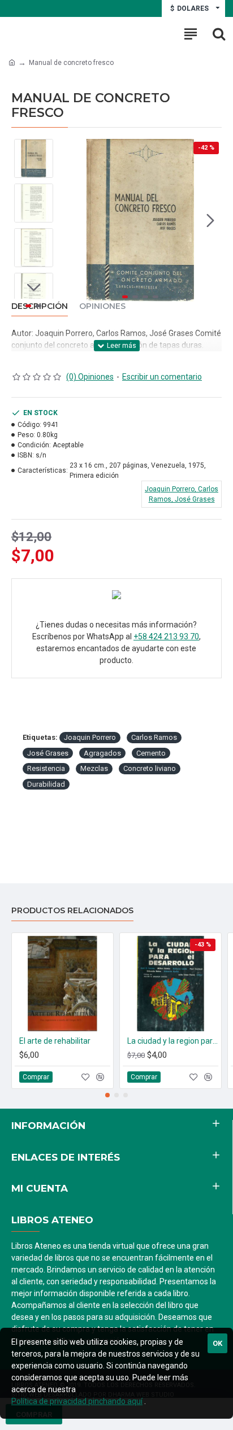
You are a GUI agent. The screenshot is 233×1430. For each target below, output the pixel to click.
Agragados (102, 753)
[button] (70, 220)
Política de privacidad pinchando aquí (77, 1401)
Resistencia (46, 768)
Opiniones (102, 306)
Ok (217, 1343)
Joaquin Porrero (90, 737)
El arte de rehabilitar (54, 1040)
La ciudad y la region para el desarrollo (172, 1040)
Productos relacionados (72, 910)
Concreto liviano (149, 768)
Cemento (151, 753)
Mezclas (94, 768)
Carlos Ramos (154, 737)
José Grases (47, 753)
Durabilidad (46, 784)
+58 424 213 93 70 (166, 636)
